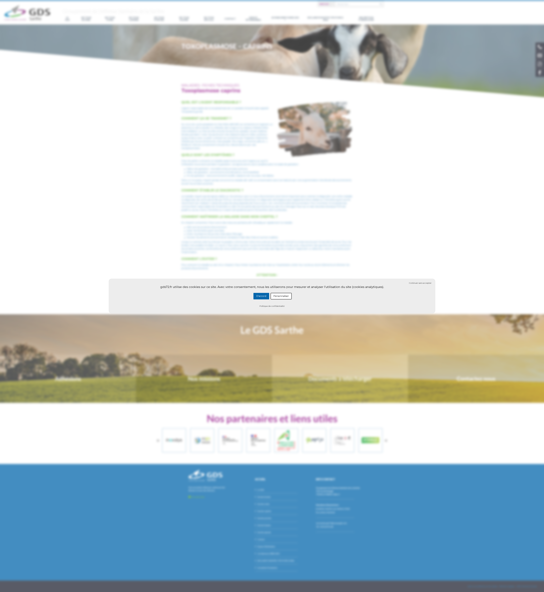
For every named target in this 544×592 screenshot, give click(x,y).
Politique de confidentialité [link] (272, 306)
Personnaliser (281, 296)
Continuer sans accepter (420, 283)
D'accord (261, 296)
